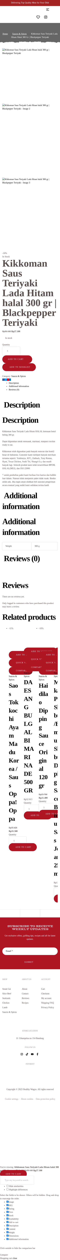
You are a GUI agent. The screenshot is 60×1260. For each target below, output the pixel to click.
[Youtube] (32, 1054)
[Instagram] (45, 17)
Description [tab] (22, 404)
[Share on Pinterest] (8, 379)
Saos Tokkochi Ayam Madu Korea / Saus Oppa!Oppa (14, 752)
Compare (21, 671)
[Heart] (38, 17)
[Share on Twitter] (6, 379)
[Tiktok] (27, 1054)
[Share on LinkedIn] (10, 379)
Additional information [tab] (21, 501)
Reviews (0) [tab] (22, 558)
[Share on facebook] (3, 379)
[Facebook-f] (37, 1054)
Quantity (6, 345)
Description (14, 383)
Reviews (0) (14, 390)
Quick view (23, 663)
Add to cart (16, 359)
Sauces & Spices (19, 34)
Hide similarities (15, 1186)
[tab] (33, 383)
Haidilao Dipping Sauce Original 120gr (43, 735)
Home (5, 34)
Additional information (19, 386)
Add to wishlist (20, 367)
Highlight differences (18, 1189)
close (15, 1258)
